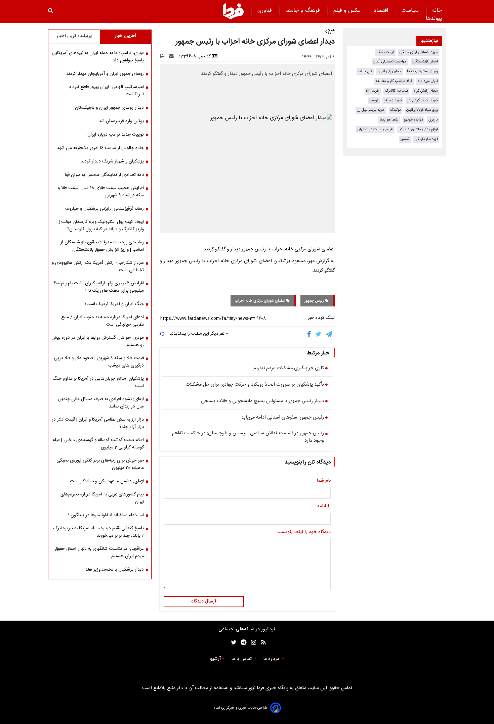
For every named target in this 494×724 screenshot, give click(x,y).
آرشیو (215, 659)
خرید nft (372, 91)
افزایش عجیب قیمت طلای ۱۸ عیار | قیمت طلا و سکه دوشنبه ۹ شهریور (101, 191)
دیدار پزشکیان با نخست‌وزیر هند (114, 569)
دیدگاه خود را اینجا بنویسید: (303, 532)
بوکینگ (395, 110)
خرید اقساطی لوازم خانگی (419, 52)
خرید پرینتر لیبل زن (371, 110)
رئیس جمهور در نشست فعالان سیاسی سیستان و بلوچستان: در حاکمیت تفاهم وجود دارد (248, 437)
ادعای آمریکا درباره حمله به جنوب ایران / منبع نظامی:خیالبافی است (102, 320)
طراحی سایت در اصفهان (375, 129)
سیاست (411, 10)
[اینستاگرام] (252, 642)
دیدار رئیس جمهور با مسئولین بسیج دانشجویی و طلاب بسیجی (262, 401)
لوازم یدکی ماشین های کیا (418, 129)
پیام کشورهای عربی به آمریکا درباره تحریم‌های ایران (102, 498)
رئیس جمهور (314, 300)
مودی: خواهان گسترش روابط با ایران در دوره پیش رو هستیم (97, 341)
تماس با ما (242, 659)
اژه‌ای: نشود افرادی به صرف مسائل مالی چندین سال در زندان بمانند (101, 402)
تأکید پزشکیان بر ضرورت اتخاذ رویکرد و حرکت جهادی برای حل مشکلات (255, 385)
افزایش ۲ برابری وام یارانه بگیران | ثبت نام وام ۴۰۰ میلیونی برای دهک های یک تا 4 (98, 287)
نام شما (324, 481)
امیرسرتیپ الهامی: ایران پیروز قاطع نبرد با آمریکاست (106, 90)
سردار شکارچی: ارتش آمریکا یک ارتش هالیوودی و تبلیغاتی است (98, 266)
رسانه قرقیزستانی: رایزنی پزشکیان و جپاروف (104, 208)
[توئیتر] (232, 642)
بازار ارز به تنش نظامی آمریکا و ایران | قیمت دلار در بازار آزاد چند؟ (98, 423)
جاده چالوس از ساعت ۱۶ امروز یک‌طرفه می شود (100, 148)
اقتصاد (382, 10)
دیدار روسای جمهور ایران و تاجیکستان (109, 107)
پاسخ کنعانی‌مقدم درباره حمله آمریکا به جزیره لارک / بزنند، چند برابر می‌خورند (98, 532)
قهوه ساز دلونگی (426, 139)
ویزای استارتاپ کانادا (422, 71)
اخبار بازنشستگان (425, 61)
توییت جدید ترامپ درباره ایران (115, 134)
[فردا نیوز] (233, 11)
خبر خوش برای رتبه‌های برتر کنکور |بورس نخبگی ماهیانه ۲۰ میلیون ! (100, 464)
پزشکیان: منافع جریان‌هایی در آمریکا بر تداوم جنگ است (98, 382)
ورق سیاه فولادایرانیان (422, 110)
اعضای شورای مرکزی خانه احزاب (260, 300)
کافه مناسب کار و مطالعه (394, 81)
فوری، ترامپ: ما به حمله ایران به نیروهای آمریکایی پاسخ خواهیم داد (98, 56)
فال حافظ (365, 71)
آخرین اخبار (125, 36)
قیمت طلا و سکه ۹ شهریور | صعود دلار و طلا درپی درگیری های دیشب (99, 361)
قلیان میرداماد (428, 81)
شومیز (404, 139)
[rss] (261, 642)
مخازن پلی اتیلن (390, 71)
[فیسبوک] (310, 334)
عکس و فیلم (347, 10)
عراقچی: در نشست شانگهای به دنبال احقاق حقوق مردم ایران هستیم (99, 552)
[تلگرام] (329, 334)
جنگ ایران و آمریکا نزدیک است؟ (114, 304)
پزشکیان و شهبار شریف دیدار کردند (112, 161)
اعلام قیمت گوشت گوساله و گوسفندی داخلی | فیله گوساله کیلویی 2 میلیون (98, 443)
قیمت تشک (385, 52)
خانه (437, 10)
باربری (433, 119)
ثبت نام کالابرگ (396, 91)
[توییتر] (319, 334)
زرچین (373, 100)
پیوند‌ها (434, 18)
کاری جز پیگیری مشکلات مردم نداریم (288, 368)
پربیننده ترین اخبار (74, 36)
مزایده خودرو (413, 119)
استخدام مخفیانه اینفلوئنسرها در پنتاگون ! (106, 515)
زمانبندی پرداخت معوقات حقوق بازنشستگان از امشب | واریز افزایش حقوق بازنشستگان (102, 246)
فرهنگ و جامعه (303, 10)
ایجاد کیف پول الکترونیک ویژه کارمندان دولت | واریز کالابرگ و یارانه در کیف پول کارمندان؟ (101, 225)
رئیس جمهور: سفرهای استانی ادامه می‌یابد (282, 418)
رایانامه (324, 506)
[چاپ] (164, 56)
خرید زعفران (393, 100)
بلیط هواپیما (389, 119)
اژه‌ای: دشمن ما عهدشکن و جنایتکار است (107, 481)
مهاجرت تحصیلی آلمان (390, 61)
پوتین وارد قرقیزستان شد (121, 121)
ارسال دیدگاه (203, 601)
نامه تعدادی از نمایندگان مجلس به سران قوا (104, 175)
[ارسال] (173, 56)
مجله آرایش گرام (425, 91)
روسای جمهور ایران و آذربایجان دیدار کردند (105, 74)
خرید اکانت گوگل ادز (422, 100)
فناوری (265, 10)
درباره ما (272, 659)
